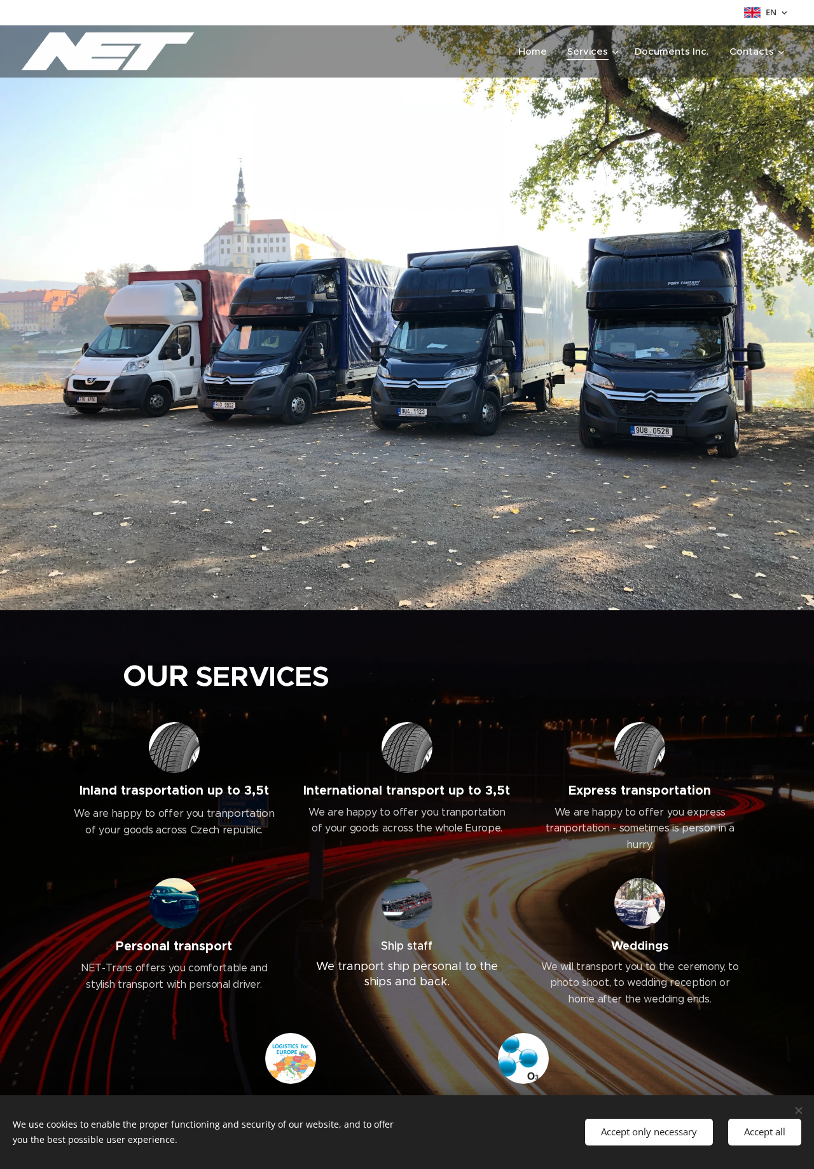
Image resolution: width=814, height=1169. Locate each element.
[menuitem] (536, 51)
